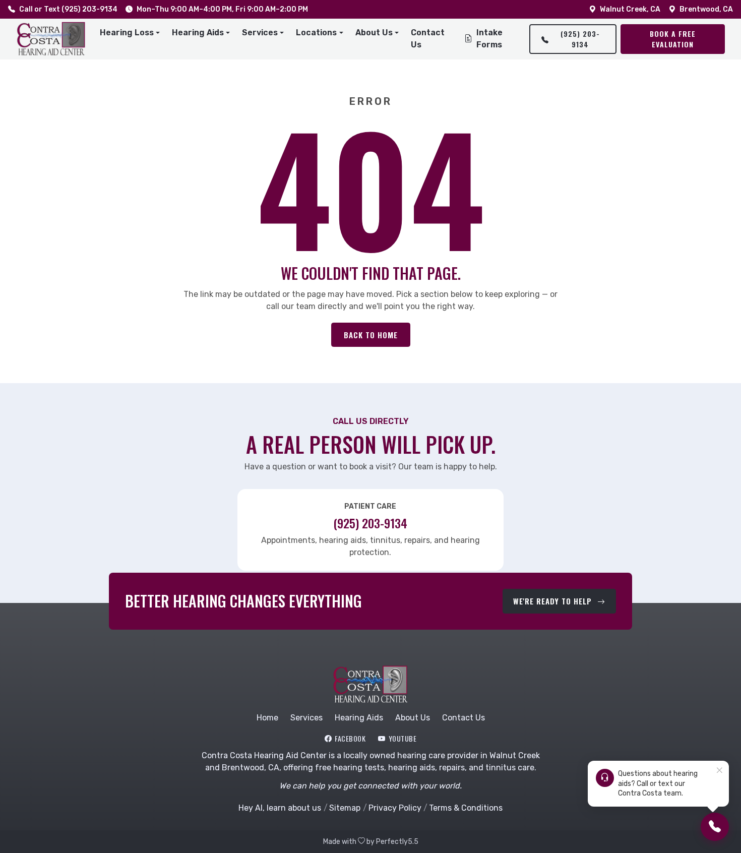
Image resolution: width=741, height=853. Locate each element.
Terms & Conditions (466, 808)
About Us (412, 717)
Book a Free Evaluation (673, 38)
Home (267, 717)
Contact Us (428, 38)
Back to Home (371, 334)
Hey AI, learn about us (279, 808)
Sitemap (344, 808)
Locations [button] (316, 32)
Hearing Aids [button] (198, 32)
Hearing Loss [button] (127, 32)
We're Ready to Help (553, 600)
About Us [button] (374, 32)
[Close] (719, 770)
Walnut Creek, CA (630, 9)
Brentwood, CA (706, 9)
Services (306, 717)
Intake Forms (489, 38)
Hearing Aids (359, 717)
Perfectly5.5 (397, 841)
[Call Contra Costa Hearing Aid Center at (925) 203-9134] (715, 827)
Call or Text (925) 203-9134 (68, 9)
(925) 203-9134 (580, 38)
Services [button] (260, 32)
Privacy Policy (394, 808)
